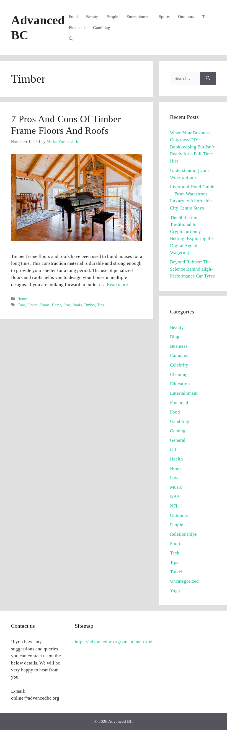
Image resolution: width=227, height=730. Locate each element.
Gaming (177, 430)
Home (22, 299)
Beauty (92, 16)
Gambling (101, 27)
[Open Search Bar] (71, 38)
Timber (89, 305)
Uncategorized (184, 581)
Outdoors (186, 16)
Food (73, 16)
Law (174, 477)
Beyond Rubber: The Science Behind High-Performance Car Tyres (192, 269)
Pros (66, 305)
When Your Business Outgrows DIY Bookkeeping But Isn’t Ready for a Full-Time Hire (192, 147)
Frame (45, 305)
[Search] (208, 78)
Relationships (183, 534)
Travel (176, 571)
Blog (174, 336)
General (177, 440)
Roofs (77, 305)
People (112, 16)
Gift (174, 449)
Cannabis (179, 355)
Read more (117, 284)
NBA (175, 496)
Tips (100, 305)
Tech (206, 16)
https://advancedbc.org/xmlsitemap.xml (114, 641)
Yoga (175, 590)
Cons (21, 305)
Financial (77, 27)
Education (180, 383)
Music (176, 487)
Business (178, 346)
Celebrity (179, 365)
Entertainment (139, 16)
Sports (164, 16)
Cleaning (179, 374)
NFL (174, 506)
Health (176, 459)
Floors (32, 305)
